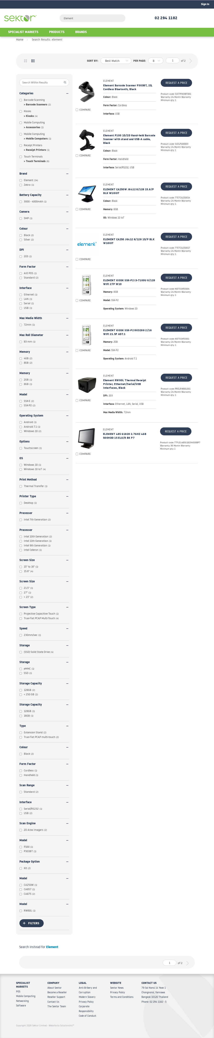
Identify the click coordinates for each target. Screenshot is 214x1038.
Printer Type (27, 497)
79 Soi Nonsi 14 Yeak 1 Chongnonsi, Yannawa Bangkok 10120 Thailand (154, 992)
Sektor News (117, 987)
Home (19, 39)
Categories (26, 94)
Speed (23, 629)
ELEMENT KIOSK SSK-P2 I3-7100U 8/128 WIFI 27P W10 (129, 282)
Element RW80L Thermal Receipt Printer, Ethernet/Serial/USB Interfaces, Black (124, 384)
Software (21, 1005)
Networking (22, 1000)
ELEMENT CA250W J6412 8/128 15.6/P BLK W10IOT (128, 191)
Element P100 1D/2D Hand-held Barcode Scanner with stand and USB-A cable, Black (129, 139)
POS (18, 991)
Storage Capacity (30, 684)
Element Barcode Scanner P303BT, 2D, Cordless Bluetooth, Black (127, 87)
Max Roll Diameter (31, 335)
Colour (23, 229)
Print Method (28, 480)
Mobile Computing (25, 996)
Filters (33, 923)
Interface (25, 288)
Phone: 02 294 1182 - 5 (153, 1001)
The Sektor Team (56, 1006)
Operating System (31, 416)
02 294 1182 (166, 18)
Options (24, 442)
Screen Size (27, 560)
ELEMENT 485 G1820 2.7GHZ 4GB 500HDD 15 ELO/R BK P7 (124, 436)
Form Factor (27, 267)
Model (23, 395)
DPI (21, 250)
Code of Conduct (87, 1015)
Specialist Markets (23, 32)
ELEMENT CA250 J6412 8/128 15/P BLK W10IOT (128, 241)
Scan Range (26, 786)
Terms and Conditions (121, 996)
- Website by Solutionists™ (60, 1025)
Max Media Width (30, 318)
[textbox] (92, 18)
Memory (24, 352)
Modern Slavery (87, 996)
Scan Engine (27, 824)
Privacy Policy (86, 1001)
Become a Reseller (57, 992)
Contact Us (53, 1001)
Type (22, 726)
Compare (85, 109)
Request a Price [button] (176, 83)
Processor (25, 513)
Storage (24, 646)
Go (65, 82)
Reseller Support (56, 996)
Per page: (139, 61)
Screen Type (27, 607)
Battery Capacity (30, 195)
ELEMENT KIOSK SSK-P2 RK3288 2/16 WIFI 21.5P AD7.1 (127, 332)
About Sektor (54, 987)
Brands (81, 32)
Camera (24, 212)
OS (21, 458)
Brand (23, 174)
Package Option (29, 862)
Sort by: (92, 61)
